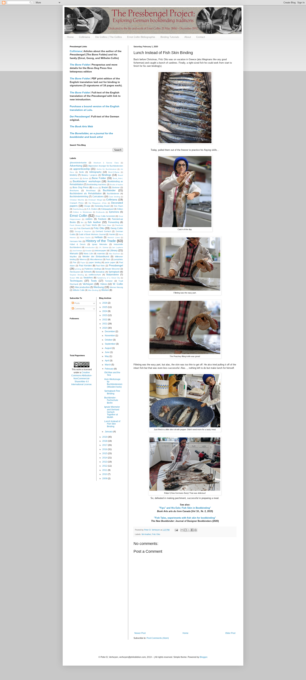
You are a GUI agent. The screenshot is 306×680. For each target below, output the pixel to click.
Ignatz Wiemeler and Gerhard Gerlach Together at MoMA (112, 412)
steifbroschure (95, 275)
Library (114, 250)
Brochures (74, 190)
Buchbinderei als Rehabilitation (86, 193)
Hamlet (112, 234)
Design (87, 206)
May (107, 356)
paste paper (110, 262)
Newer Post (140, 633)
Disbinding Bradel (102, 206)
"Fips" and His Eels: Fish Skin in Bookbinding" (185, 508)
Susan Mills (74, 278)
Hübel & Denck (78, 244)
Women (105, 290)
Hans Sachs (85, 237)
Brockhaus (91, 190)
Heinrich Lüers (113, 237)
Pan (74, 262)
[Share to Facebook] (192, 530)
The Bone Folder (80, 78)
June (107, 352)
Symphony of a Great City (108, 278)
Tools (94, 280)
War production (82, 287)
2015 (105, 453)
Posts (77, 303)
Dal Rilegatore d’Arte (98, 203)
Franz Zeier (106, 225)
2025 (105, 307)
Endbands (100, 212)
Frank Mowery (75, 225)
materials (101, 253)
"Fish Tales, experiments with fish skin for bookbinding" (185, 517)
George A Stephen (83, 231)
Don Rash (118, 206)
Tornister (109, 281)
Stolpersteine (112, 274)
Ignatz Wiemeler (99, 244)
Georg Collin (116, 228)
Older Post (230, 633)
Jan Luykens (117, 247)
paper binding (95, 262)
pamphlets (118, 259)
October (109, 340)
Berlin (81, 172)
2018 (105, 441)
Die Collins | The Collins (108, 37)
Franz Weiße (91, 225)
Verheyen (88, 283)
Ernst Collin (78, 215)
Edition (120, 209)
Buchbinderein (113, 193)
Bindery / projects (89, 175)
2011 (105, 470)
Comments (79, 309)
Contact (200, 37)
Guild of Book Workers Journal (92, 234)
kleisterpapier (100, 250)
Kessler (89, 251)
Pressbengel (116, 265)
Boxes (95, 188)
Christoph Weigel (95, 200)
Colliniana (84, 37)
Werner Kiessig (116, 287)
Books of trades (116, 185)
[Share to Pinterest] (195, 530)
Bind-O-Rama (113, 172)
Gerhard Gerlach (103, 231)
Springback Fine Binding (112, 392)
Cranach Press (77, 203)
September (110, 344)
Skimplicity (100, 272)
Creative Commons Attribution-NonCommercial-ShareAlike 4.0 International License (81, 378)
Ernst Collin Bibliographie (141, 37)
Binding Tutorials (169, 37)
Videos (103, 284)
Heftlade (99, 237)
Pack (108, 259)
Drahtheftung (78, 209)
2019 (105, 437)
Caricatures (98, 196)
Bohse (85, 178)
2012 (105, 466)
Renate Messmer (112, 269)
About (187, 37)
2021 (105, 323)
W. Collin (118, 283)
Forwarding (113, 222)
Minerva (83, 259)
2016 (105, 449)
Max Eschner (114, 254)
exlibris (89, 219)
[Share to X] (189, 530)
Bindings (106, 174)
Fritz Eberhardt (83, 228)
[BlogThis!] (185, 530)
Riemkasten (75, 272)
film (82, 222)
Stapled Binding (77, 275)
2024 (105, 311)
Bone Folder (99, 178)
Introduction (90, 247)
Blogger (203, 657)
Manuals (74, 253)
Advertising (76, 165)
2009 (105, 478)
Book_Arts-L (118, 178)
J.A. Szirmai (104, 247)
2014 (105, 457)
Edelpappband (107, 209)
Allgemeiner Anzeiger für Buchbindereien (105, 166)
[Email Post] (176, 530)
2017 (105, 445)
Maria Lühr (88, 253)
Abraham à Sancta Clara (106, 163)
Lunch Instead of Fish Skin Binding (112, 424)
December (110, 331)
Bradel (105, 187)
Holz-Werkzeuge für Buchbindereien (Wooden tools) (113, 383)
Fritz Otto (156, 534)
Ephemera (114, 212)
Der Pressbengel (80, 116)
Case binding (114, 197)
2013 (105, 462)
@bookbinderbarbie (78, 163)
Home (70, 37)
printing (78, 269)
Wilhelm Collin (78, 290)
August (108, 348)
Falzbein (102, 219)
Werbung (99, 287)
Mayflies (73, 256)
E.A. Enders (92, 209)
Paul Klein (100, 266)
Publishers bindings (92, 269)
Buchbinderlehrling (79, 196)
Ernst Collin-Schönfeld (105, 216)
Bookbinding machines (96, 184)
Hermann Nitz (76, 241)
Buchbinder (109, 190)
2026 (105, 303)
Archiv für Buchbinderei (107, 169)
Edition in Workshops (82, 212)
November (110, 335)
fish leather (146, 534)
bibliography (95, 172)
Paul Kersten (85, 265)
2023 (105, 315)
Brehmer (116, 187)
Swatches (88, 277)
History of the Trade (101, 241)
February (109, 369)
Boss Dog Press (81, 187)
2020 (105, 328)
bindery (73, 175)
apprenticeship (81, 168)
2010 (105, 474)
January (109, 431)
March (108, 364)
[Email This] (182, 530)
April (107, 360)
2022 (105, 319)
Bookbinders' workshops (86, 181)
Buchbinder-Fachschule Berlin (111, 400)
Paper (82, 262)
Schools (88, 272)
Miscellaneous (96, 259)
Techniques (76, 280)
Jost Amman (77, 251)
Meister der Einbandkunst (96, 256)
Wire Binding (93, 290)
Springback (114, 272)
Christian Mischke (77, 200)
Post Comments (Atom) (158, 638)
